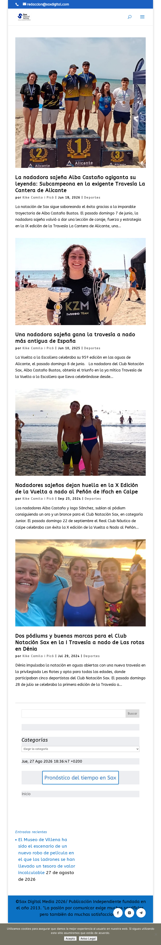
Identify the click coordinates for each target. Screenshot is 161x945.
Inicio (26, 794)
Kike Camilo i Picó (38, 197)
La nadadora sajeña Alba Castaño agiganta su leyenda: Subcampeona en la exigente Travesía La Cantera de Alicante (80, 183)
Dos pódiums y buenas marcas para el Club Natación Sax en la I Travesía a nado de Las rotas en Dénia (79, 642)
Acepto (70, 938)
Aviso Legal (88, 938)
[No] (156, 934)
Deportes (92, 197)
